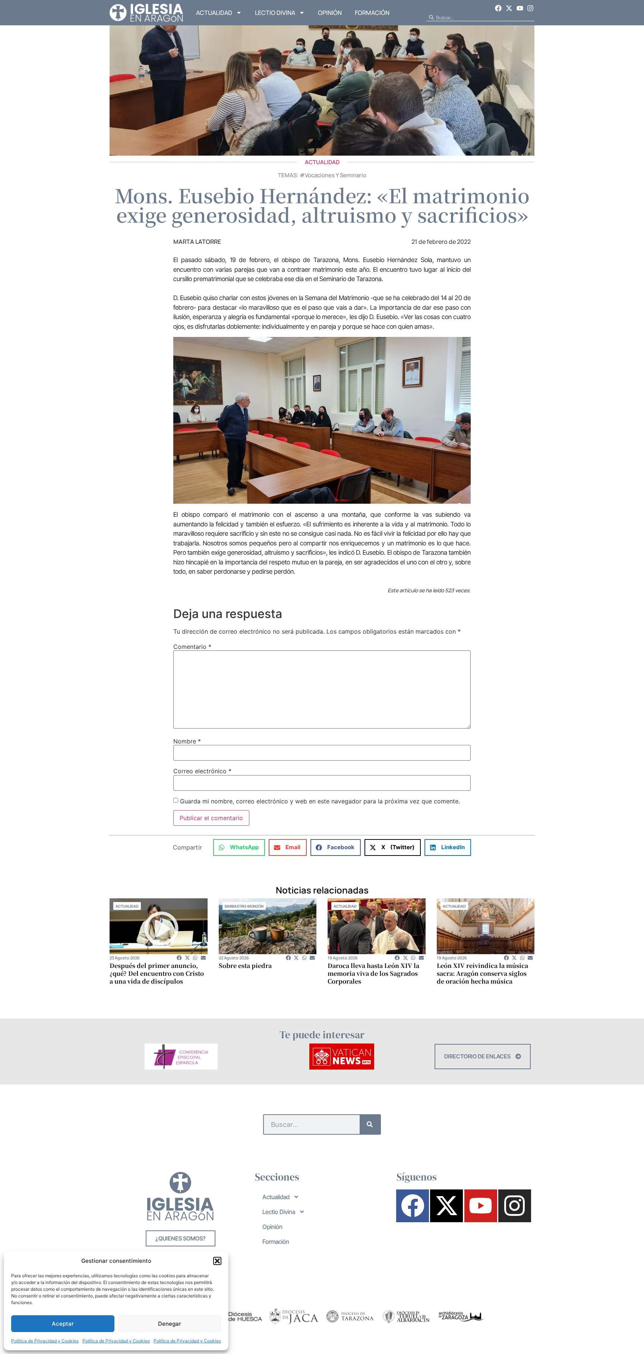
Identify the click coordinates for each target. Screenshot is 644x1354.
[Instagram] (530, 8)
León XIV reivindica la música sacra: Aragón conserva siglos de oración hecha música (482, 973)
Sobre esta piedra (245, 965)
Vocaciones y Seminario (335, 175)
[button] (217, 1261)
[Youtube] (520, 8)
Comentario (192, 647)
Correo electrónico (202, 771)
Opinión (330, 13)
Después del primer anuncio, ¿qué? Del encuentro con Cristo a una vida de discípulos (157, 973)
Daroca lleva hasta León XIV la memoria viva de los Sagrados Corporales (373, 973)
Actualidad (214, 13)
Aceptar (63, 1323)
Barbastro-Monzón (244, 906)
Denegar (169, 1323)
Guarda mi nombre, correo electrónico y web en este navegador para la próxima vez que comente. (320, 801)
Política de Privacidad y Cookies (45, 1341)
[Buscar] (370, 1124)
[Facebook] (499, 8)
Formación (372, 13)
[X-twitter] (509, 8)
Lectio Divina (275, 13)
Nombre (187, 741)
